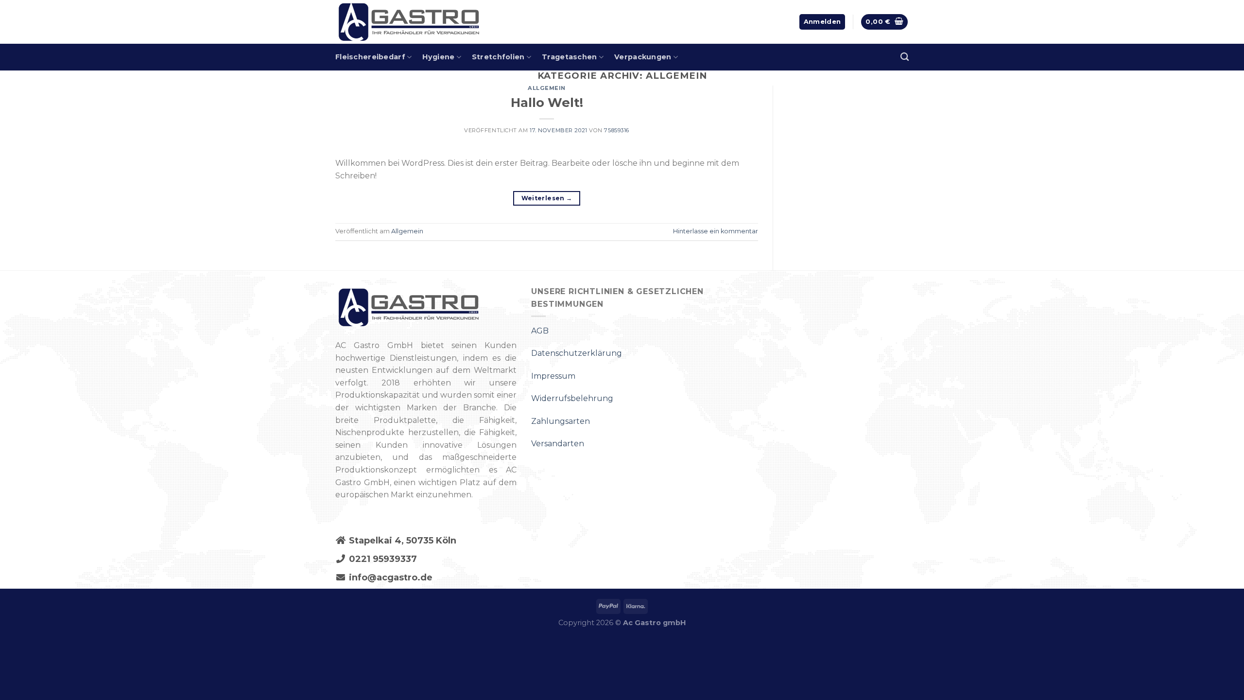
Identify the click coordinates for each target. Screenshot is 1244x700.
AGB (540, 330)
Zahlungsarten (560, 421)
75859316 (616, 130)
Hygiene (438, 56)
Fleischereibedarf (370, 56)
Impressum (553, 376)
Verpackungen (642, 56)
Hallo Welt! (547, 102)
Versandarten (557, 443)
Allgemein (547, 88)
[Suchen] (904, 57)
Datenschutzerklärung (576, 353)
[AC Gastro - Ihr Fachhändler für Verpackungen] (458, 22)
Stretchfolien (498, 56)
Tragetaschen (569, 56)
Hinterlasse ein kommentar (715, 231)
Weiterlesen (546, 198)
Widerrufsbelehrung (572, 398)
